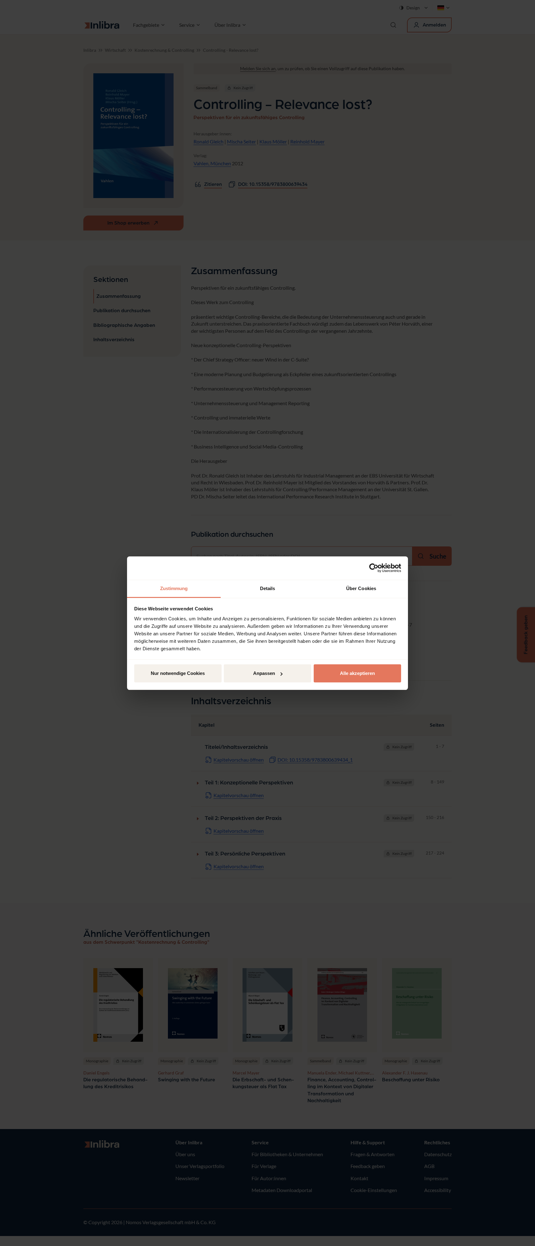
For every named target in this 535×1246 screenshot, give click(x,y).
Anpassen (264, 673)
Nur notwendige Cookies (178, 673)
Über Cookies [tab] (361, 588)
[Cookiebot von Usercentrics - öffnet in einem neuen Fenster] (373, 568)
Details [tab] (267, 588)
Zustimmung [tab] (174, 588)
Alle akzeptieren (357, 673)
